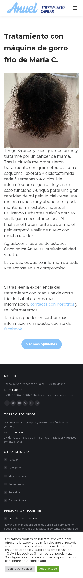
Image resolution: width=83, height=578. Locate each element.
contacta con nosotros (52, 304)
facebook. (13, 329)
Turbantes (15, 468)
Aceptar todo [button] (48, 568)
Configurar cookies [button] (19, 568)
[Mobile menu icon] (75, 8)
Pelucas (13, 460)
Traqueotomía (17, 500)
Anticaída (14, 492)
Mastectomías (17, 476)
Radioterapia (17, 484)
